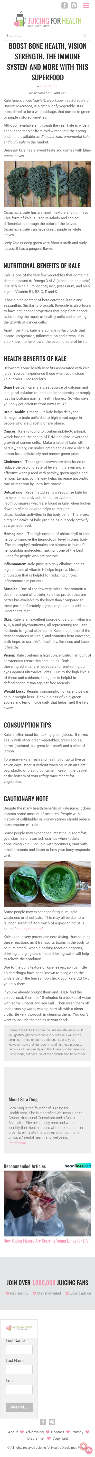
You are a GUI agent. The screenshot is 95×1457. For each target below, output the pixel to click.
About (13, 1432)
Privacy (77, 1432)
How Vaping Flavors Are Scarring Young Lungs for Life (46, 1241)
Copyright (60, 1438)
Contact (57, 1432)
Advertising (34, 1432)
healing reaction (28, 929)
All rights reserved (22, 1447)
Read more (17, 1143)
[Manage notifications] (83, 1446)
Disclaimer (36, 1438)
